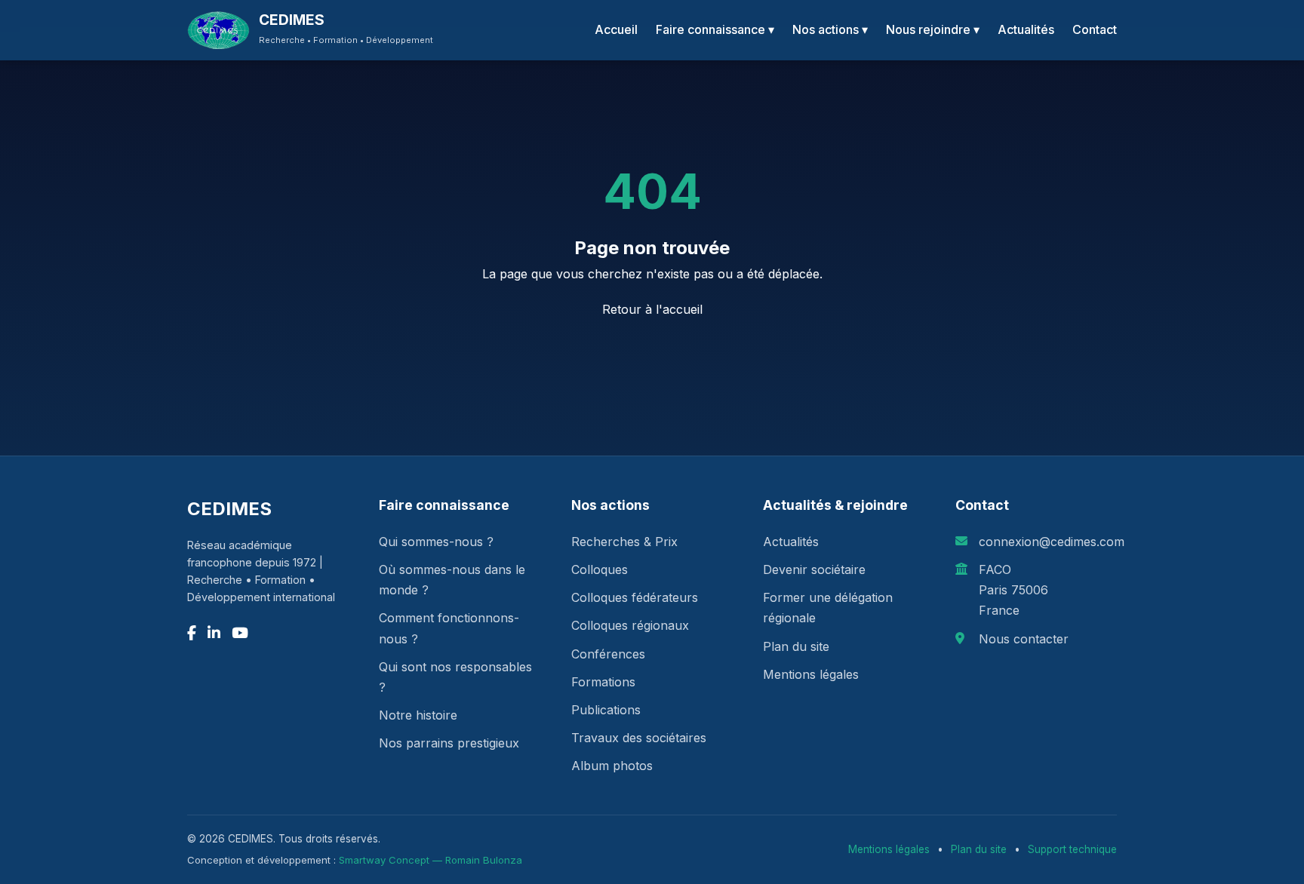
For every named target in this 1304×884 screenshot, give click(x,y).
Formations (603, 681)
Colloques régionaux (630, 625)
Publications (606, 709)
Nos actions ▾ (830, 29)
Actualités (1026, 29)
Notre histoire (418, 715)
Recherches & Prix (624, 541)
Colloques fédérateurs (634, 597)
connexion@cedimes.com (1051, 541)
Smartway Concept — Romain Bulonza (430, 860)
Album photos (612, 765)
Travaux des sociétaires (638, 737)
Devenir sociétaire (814, 569)
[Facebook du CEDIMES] (191, 633)
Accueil (616, 29)
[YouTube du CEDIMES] (240, 633)
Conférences (608, 653)
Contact (1094, 29)
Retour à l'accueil (652, 309)
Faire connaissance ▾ (715, 29)
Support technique (1072, 849)
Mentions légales (811, 674)
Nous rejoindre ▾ (933, 29)
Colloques (599, 569)
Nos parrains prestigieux (449, 742)
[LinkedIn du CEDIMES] (214, 633)
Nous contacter (1024, 638)
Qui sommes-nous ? (436, 541)
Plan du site (796, 646)
